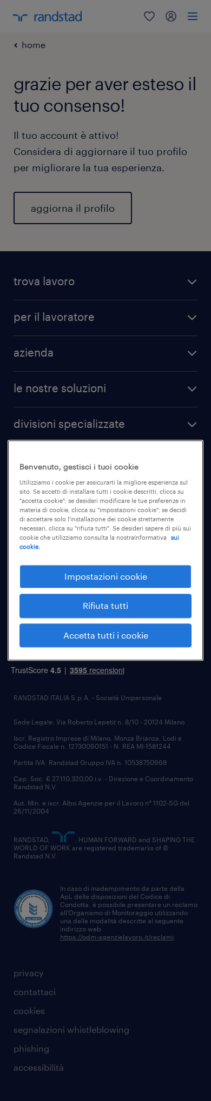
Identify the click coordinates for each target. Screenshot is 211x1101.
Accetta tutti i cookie (105, 635)
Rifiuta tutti (105, 606)
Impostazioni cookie (105, 576)
